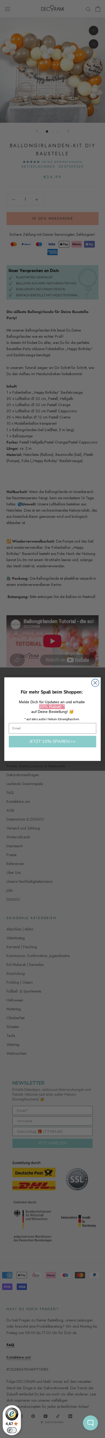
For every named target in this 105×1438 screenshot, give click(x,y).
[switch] (12, 1430)
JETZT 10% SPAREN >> (52, 741)
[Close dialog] (95, 683)
